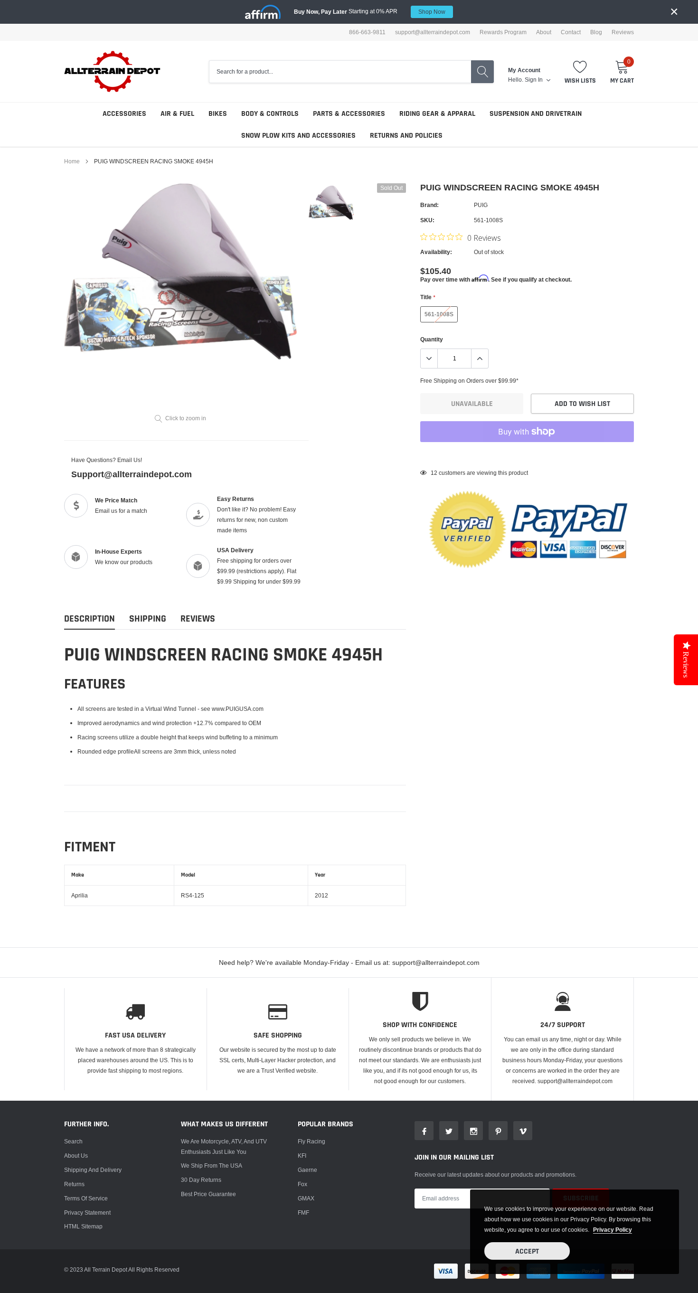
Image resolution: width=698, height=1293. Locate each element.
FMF (303, 1212)
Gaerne (307, 1169)
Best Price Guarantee (208, 1194)
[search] (482, 71)
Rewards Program (503, 32)
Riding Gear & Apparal (437, 114)
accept (527, 1251)
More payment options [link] (527, 455)
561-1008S (438, 314)
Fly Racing (311, 1141)
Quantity (431, 339)
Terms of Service (86, 1198)
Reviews (623, 32)
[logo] (112, 71)
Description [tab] (89, 619)
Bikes (217, 114)
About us (76, 1155)
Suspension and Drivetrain (536, 114)
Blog (596, 32)
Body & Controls (270, 114)
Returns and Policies (406, 136)
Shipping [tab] (147, 619)
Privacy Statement (87, 1212)
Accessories (124, 114)
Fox (302, 1184)
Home (72, 161)
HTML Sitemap (83, 1226)
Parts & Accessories (349, 114)
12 (434, 472)
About (543, 32)
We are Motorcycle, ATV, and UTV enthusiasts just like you (224, 1146)
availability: (436, 251)
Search (73, 1141)
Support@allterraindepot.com (131, 474)
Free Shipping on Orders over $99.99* (469, 380)
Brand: (429, 204)
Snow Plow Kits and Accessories (298, 136)
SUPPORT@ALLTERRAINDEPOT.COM (432, 32)
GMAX (306, 1198)
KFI (302, 1155)
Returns (74, 1184)
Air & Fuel (177, 114)
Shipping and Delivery (93, 1169)
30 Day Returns (201, 1179)
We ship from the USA (211, 1165)
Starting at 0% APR (369, 11)
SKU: (427, 220)
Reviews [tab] (197, 619)
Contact (571, 32)
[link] (331, 203)
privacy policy (612, 1229)
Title (427, 297)
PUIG (481, 204)
